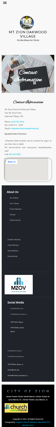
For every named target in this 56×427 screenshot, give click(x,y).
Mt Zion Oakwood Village (28, 34)
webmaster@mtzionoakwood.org (24, 128)
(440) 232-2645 (17, 122)
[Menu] (4, 3)
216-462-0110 (15, 154)
